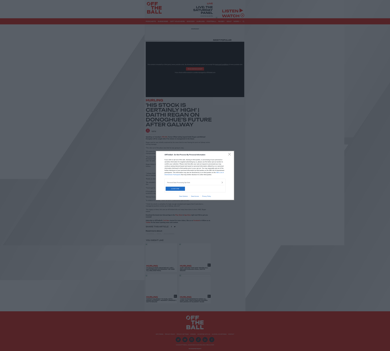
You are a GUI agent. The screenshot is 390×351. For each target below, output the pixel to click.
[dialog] (195, 175)
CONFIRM (175, 189)
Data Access (195, 196)
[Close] (230, 155)
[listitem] (195, 182)
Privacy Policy (206, 196)
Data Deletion (183, 196)
